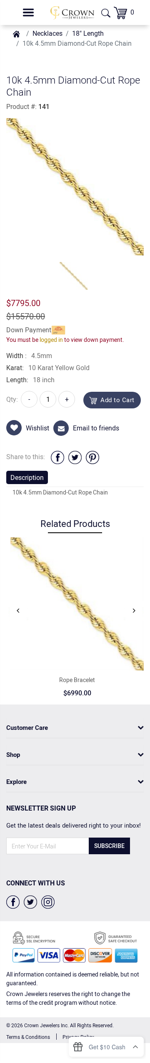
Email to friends (96, 428)
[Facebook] (13, 901)
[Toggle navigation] (28, 12)
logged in (51, 340)
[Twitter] (30, 901)
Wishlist (37, 428)
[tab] (75, 727)
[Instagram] (48, 901)
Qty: (12, 399)
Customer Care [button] (27, 727)
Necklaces (47, 33)
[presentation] (18, 610)
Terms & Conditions (28, 1036)
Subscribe (109, 846)
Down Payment (28, 329)
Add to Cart (117, 400)
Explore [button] (16, 781)
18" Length (88, 33)
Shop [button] (13, 754)
